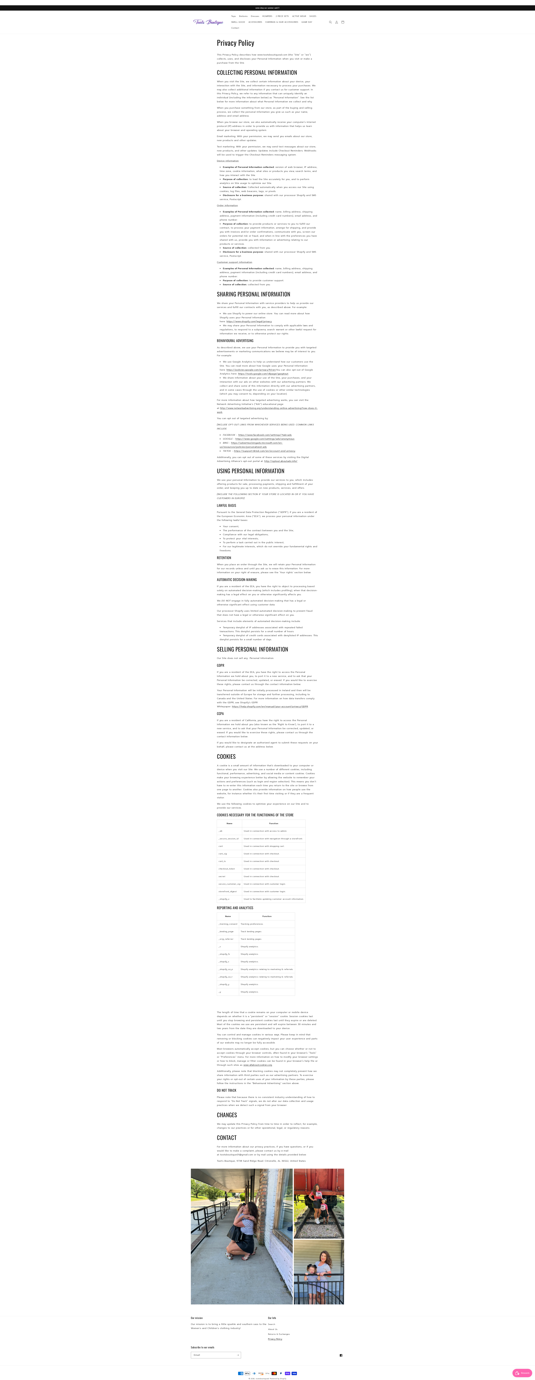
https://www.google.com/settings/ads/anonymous (264, 439)
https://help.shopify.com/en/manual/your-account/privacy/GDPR (270, 706)
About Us (273, 1329)
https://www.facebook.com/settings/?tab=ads (265, 435)
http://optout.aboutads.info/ (280, 461)
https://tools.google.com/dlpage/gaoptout (263, 373)
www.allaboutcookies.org (257, 1065)
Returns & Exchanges (279, 1334)
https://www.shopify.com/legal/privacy (249, 321)
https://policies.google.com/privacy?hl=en (251, 370)
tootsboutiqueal (262, 1378)
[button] (330, 22)
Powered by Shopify (278, 1378)
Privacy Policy (275, 1339)
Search (271, 1324)
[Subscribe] (238, 1355)
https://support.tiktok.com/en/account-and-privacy (264, 451)
